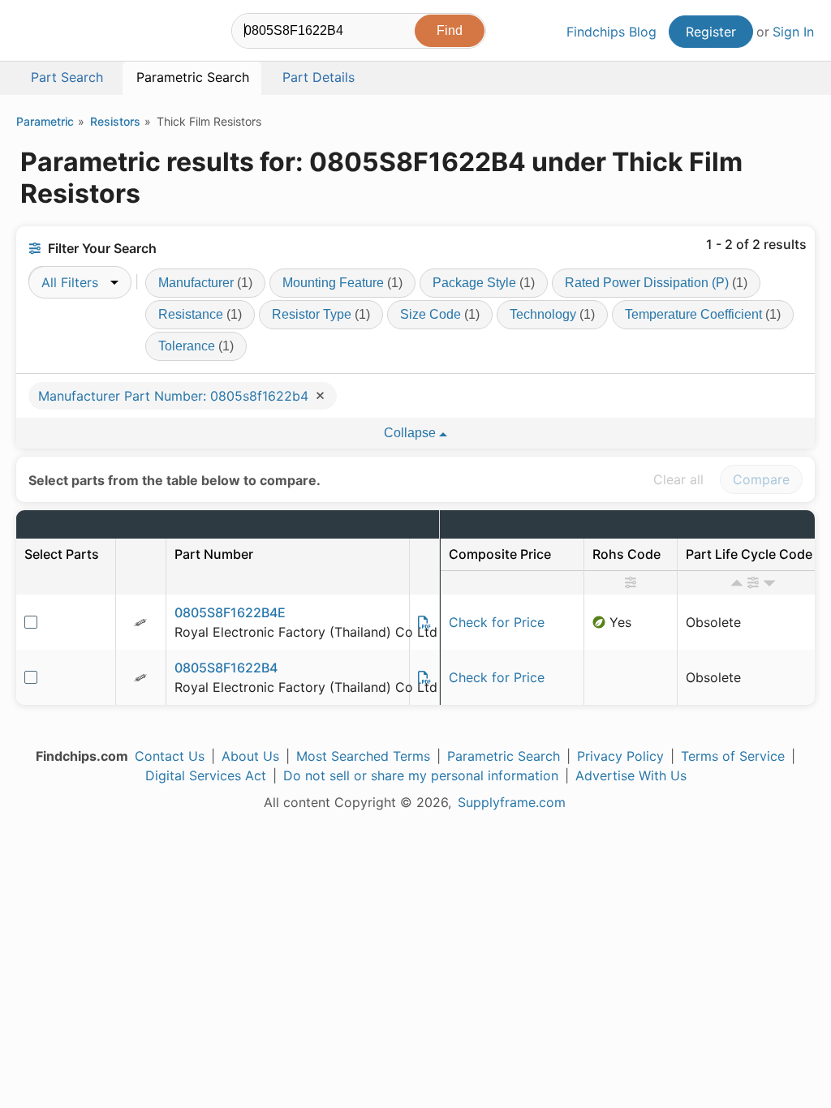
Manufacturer (205, 283)
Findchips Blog (611, 32)
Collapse (411, 433)
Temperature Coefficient (703, 314)
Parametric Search (503, 756)
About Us (250, 756)
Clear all (678, 479)
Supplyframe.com (512, 802)
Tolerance (196, 346)
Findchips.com (70, 33)
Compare (761, 479)
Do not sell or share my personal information (420, 775)
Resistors (115, 121)
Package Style (484, 283)
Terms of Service (733, 756)
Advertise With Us (631, 775)
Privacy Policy (620, 756)
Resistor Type (321, 314)
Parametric (45, 121)
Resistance (200, 314)
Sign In (793, 32)
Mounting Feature (342, 283)
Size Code (440, 314)
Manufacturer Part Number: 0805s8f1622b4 (175, 396)
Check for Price (497, 622)
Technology (552, 314)
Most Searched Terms (363, 756)
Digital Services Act (205, 775)
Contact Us (170, 756)
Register (711, 32)
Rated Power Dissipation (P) (656, 283)
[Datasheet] (424, 622)
